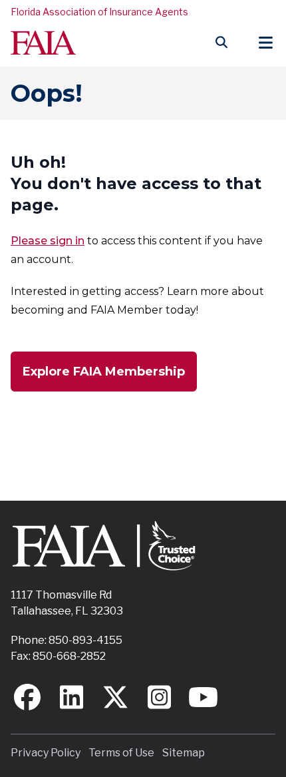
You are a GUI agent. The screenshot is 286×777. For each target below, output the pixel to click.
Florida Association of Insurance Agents (99, 11)
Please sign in (47, 240)
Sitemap (183, 752)
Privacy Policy (45, 752)
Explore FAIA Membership (104, 371)
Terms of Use (121, 752)
